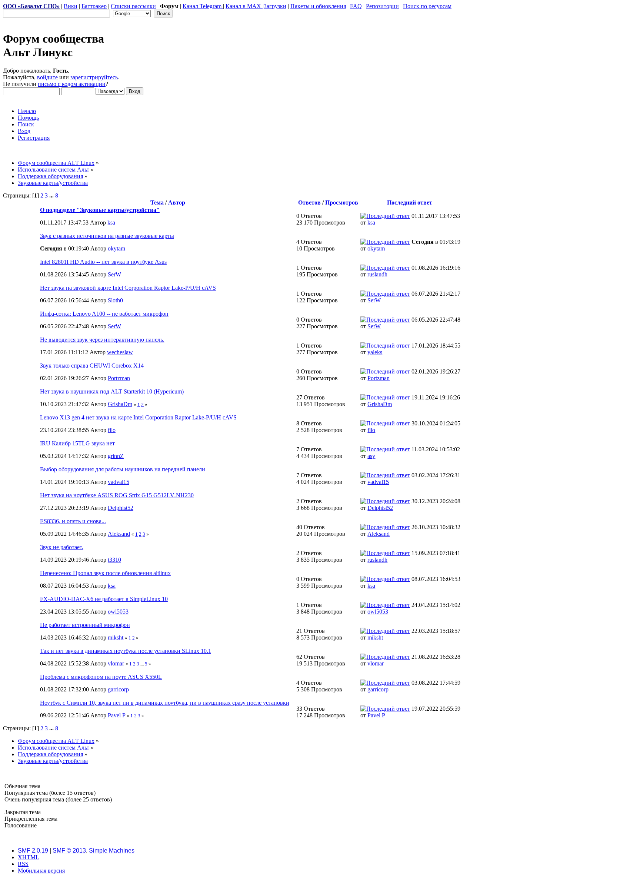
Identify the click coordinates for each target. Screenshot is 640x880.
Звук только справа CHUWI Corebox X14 (92, 365)
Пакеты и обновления (318, 6)
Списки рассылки (133, 6)
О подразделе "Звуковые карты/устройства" (100, 210)
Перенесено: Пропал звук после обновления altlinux (105, 573)
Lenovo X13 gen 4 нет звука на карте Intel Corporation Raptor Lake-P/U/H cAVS (138, 417)
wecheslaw (120, 352)
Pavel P (116, 715)
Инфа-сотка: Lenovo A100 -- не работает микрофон (104, 314)
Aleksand (119, 534)
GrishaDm (120, 404)
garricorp (118, 689)
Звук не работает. (61, 547)
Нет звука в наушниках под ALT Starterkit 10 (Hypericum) (112, 391)
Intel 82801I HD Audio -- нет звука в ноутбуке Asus (103, 262)
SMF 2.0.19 (33, 850)
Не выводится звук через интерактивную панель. (102, 339)
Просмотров (341, 202)
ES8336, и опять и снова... (73, 521)
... (52, 195)
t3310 (114, 560)
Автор (176, 202)
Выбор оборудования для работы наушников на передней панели (122, 469)
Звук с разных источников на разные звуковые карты (107, 236)
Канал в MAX (244, 6)
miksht (115, 637)
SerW (114, 274)
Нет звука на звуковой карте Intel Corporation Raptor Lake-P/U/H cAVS (128, 288)
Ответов (309, 202)
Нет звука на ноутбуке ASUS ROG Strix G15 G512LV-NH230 (117, 495)
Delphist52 (120, 508)
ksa (111, 222)
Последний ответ (410, 202)
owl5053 (118, 611)
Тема (157, 202)
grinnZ (116, 456)
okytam (116, 248)
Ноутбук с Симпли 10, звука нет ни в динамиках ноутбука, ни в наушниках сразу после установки (164, 703)
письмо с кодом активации (72, 84)
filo (112, 430)
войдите (47, 77)
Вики (70, 6)
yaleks (374, 352)
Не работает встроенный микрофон (85, 625)
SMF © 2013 (69, 850)
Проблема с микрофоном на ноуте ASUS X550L (101, 677)
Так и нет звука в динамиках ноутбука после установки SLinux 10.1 (125, 651)
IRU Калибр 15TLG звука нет (77, 443)
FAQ (356, 6)
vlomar (116, 663)
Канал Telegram (203, 6)
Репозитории (382, 6)
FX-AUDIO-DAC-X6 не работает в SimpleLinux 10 (104, 599)
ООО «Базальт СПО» (31, 6)
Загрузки (275, 6)
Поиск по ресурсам (427, 6)
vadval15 (118, 482)
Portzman (119, 378)
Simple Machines (111, 850)
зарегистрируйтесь (94, 77)
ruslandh (377, 274)
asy (371, 456)
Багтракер (94, 6)
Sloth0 (115, 300)
